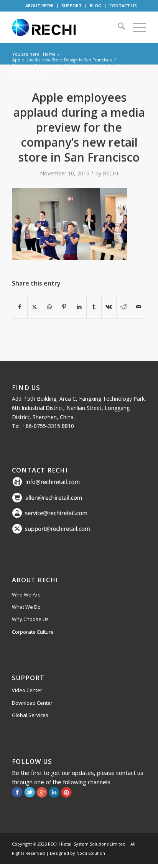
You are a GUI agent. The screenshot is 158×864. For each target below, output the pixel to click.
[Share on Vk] (109, 306)
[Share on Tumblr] (94, 306)
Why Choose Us (30, 619)
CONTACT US (123, 5)
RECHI (110, 173)
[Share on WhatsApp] (49, 306)
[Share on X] (35, 306)
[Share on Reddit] (124, 306)
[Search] (117, 27)
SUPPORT (71, 5)
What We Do (26, 606)
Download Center (32, 702)
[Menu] (135, 27)
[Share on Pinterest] (64, 306)
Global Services (30, 715)
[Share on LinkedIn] (79, 306)
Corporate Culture (33, 631)
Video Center (27, 690)
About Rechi (35, 579)
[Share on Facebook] (19, 306)
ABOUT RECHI (39, 5)
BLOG (95, 5)
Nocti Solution (90, 853)
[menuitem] (39, 6)
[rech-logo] (65, 27)
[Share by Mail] (138, 306)
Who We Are (26, 594)
